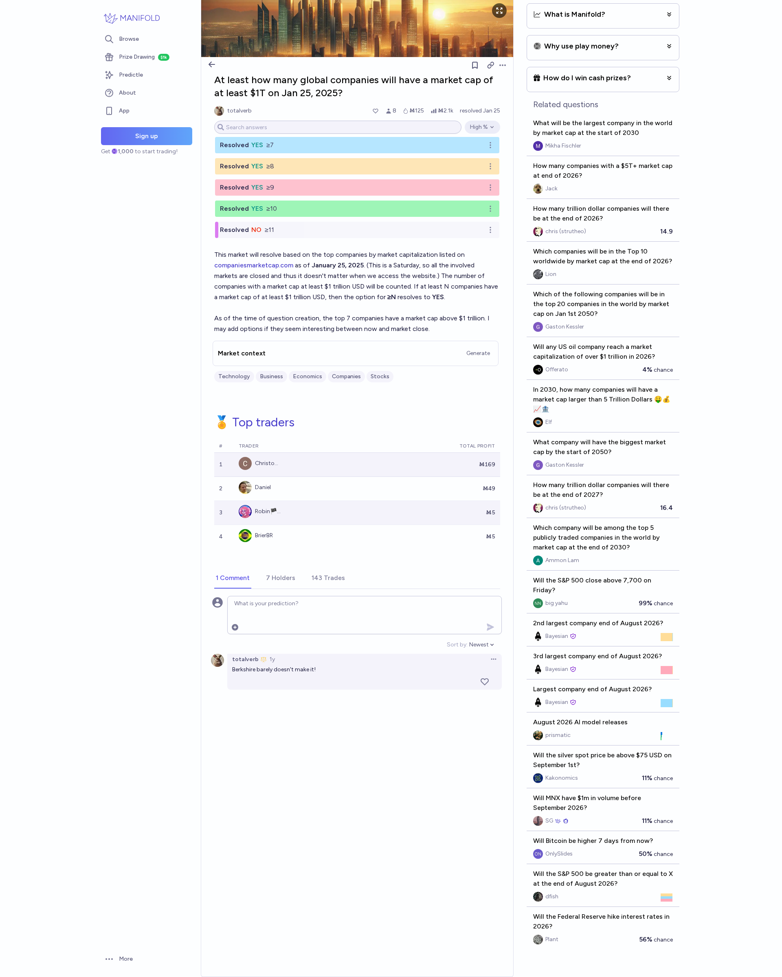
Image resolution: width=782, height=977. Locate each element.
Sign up (146, 136)
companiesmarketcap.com (253, 265)
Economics (307, 376)
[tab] (232, 578)
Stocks (380, 376)
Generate (478, 353)
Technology (234, 376)
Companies (346, 376)
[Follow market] (475, 65)
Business (271, 376)
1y (272, 659)
